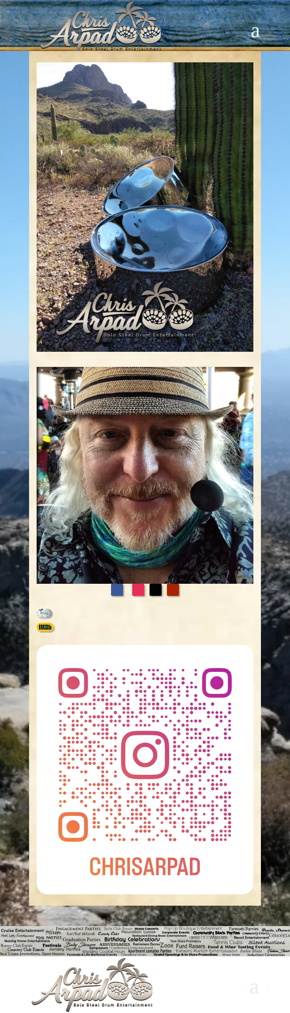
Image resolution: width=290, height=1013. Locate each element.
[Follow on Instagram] (138, 590)
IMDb (45, 626)
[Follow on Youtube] (173, 590)
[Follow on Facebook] (117, 590)
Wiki (44, 613)
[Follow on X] (156, 590)
